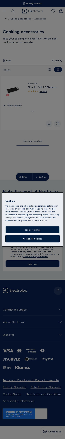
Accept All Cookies (32, 238)
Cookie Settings (32, 229)
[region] (32, 219)
